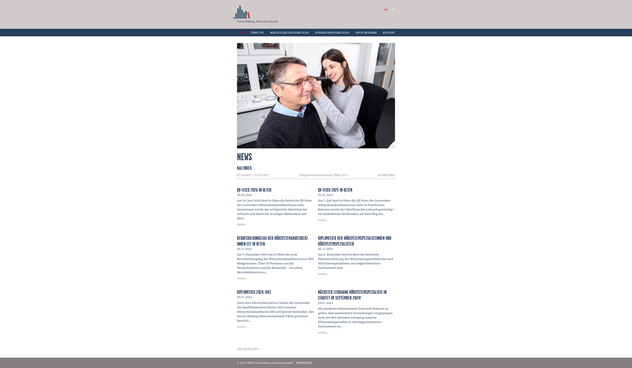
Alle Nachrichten (248, 349)
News (241, 12)
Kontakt (389, 32)
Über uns (257, 32)
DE (386, 9)
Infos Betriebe (366, 32)
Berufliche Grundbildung (289, 32)
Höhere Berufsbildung (332, 32)
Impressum (304, 363)
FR (393, 9)
